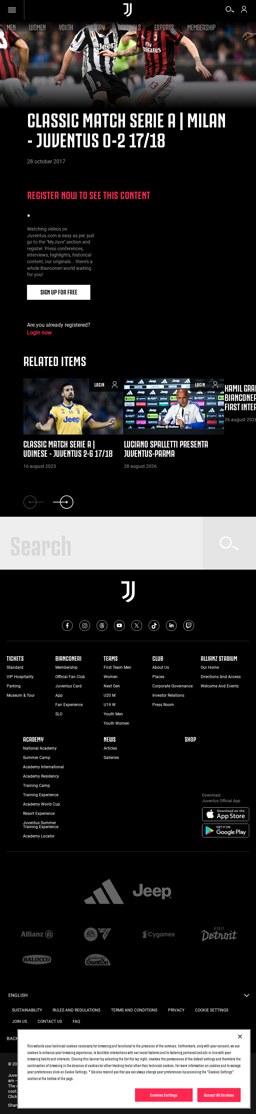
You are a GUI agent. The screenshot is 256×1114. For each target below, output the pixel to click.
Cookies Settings (163, 1094)
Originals (129, 26)
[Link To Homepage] (127, 10)
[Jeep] (152, 892)
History (95, 26)
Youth (66, 26)
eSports (164, 26)
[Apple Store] (225, 814)
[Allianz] (37, 934)
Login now (39, 332)
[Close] (240, 1036)
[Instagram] (84, 625)
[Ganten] (97, 960)
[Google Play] (225, 831)
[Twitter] (136, 625)
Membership (201, 26)
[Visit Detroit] (219, 934)
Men (11, 26)
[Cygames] (158, 934)
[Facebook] (67, 625)
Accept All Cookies (219, 1094)
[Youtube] (119, 625)
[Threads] (102, 625)
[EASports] (97, 935)
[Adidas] (104, 892)
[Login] (244, 12)
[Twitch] (188, 625)
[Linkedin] (171, 625)
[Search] (230, 12)
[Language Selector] (246, 997)
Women (37, 26)
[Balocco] (37, 960)
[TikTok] (154, 625)
